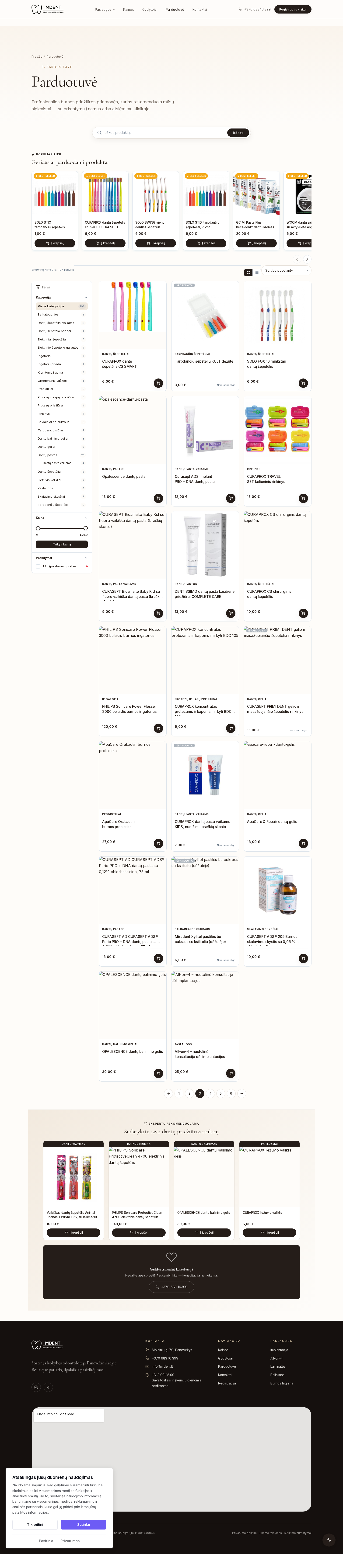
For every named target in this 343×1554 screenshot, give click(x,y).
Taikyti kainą (62, 544)
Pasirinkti (46, 1541)
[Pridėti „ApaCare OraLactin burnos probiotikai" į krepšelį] (158, 843)
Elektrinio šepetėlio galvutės (61, 347)
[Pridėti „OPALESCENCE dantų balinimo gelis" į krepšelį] (158, 1073)
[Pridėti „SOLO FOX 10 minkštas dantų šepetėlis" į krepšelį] (303, 383)
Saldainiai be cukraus (61, 422)
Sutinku (83, 1524)
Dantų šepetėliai (61, 471)
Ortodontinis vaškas (61, 380)
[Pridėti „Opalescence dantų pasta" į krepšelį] (158, 498)
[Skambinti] (329, 1540)
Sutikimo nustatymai (298, 1533)
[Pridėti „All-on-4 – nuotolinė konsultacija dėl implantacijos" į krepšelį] (230, 1073)
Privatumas (70, 1541)
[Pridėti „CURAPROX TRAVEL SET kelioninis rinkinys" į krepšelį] (303, 498)
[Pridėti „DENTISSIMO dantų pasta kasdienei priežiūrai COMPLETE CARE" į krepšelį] (230, 613)
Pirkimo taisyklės (270, 1533)
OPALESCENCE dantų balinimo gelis (203, 1212)
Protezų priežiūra (61, 405)
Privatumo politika (244, 1533)
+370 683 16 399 (165, 1358)
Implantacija (279, 1350)
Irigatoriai (61, 356)
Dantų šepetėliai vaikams (61, 323)
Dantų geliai (61, 446)
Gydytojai (150, 9)
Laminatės (277, 1367)
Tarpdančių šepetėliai (61, 504)
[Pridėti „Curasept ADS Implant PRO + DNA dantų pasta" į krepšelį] (230, 498)
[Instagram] (36, 1387)
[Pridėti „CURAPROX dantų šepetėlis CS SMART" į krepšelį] (158, 383)
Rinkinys (61, 414)
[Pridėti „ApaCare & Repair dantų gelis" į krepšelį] (303, 843)
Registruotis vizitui (293, 9)
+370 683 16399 (174, 1287)
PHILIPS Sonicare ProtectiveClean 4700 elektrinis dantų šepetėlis (137, 1215)
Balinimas (277, 1375)
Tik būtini (35, 1524)
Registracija (227, 1383)
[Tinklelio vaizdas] (248, 272)
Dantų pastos (61, 455)
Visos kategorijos (61, 306)
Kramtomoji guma (61, 372)
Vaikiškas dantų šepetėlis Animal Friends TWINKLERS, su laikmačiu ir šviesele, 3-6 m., (73, 1215)
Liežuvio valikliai (61, 480)
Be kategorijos (61, 314)
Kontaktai (199, 9)
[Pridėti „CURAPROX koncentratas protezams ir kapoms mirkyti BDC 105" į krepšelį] (230, 728)
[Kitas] (307, 259)
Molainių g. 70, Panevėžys (172, 1350)
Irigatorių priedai (61, 364)
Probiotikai (61, 389)
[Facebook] (48, 1387)
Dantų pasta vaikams (63, 463)
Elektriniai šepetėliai (61, 339)
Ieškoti (238, 133)
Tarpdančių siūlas (61, 430)
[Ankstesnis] (297, 259)
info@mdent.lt (162, 1367)
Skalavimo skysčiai (61, 496)
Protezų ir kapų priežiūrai (61, 397)
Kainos (128, 9)
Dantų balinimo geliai (61, 438)
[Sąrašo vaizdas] (256, 272)
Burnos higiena (281, 1383)
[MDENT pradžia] (47, 9)
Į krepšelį (57, 243)
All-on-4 (276, 1358)
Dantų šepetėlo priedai (61, 331)
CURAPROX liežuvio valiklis (262, 1212)
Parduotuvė (175, 9)
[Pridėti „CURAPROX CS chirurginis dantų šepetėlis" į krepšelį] (303, 613)
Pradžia (37, 56)
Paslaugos (103, 9)
